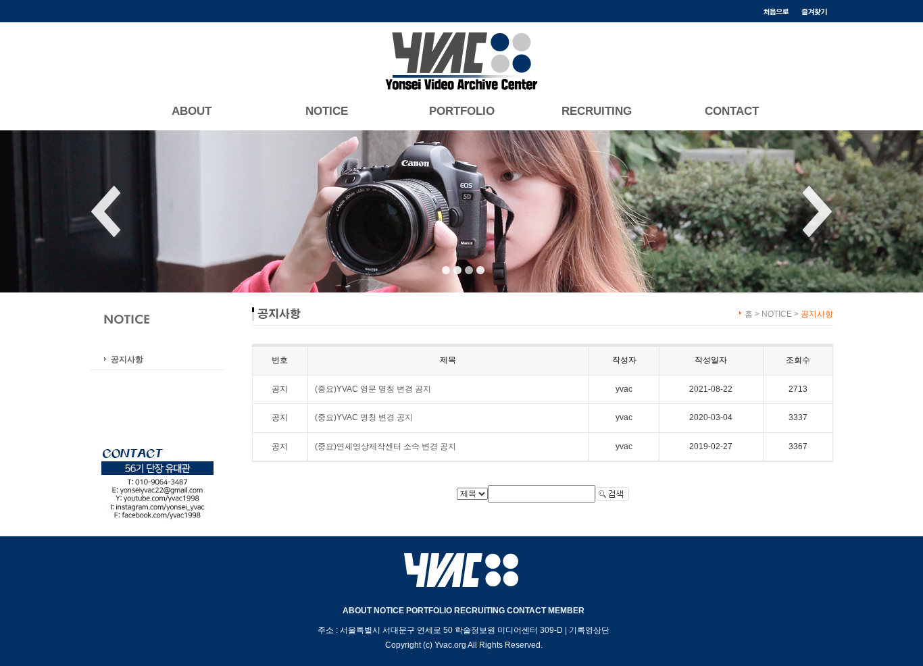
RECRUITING (597, 112)
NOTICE (326, 112)
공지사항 (127, 359)
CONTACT (732, 112)
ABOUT (191, 112)
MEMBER (566, 610)
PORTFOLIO (462, 112)
